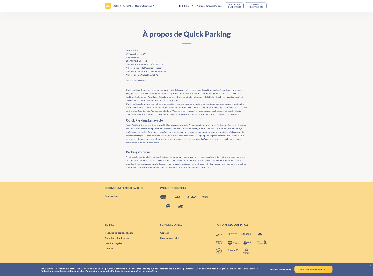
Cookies (109, 248)
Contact (164, 232)
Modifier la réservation (256, 5)
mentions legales (113, 243)
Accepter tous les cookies (313, 269)
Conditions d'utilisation (117, 238)
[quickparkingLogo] (119, 6)
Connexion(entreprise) (234, 5)
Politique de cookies (121, 271)
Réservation (111, 195)
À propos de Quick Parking (209, 6)
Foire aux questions (170, 238)
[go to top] (365, 260)
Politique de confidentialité (119, 232)
